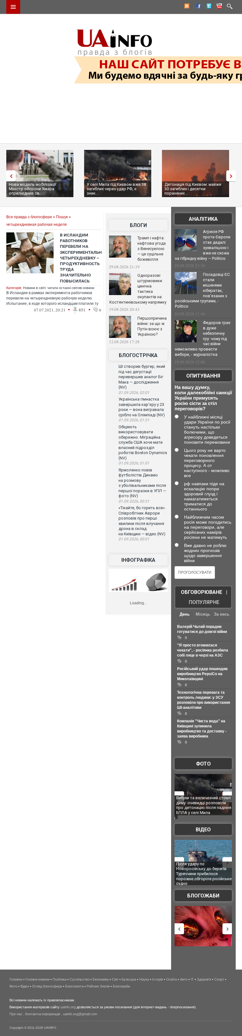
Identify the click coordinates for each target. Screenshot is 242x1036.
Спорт (219, 979)
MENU (13, 7)
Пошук (62, 217)
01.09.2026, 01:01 (133, 463)
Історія (157, 979)
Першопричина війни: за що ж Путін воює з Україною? (152, 326)
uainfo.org (68, 1007)
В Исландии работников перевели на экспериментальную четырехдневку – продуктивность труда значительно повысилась (84, 258)
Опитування (203, 376)
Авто (183, 979)
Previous (9, 175)
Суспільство (79, 979)
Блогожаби (203, 896)
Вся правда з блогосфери (29, 217)
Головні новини (37, 979)
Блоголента (74, 986)
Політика (59, 979)
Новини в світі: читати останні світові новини (58, 288)
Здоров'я (204, 979)
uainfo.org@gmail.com (80, 1014)
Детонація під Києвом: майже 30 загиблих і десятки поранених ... (192, 189)
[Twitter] (207, 6)
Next (232, 175)
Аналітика (203, 219)
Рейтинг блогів (98, 986)
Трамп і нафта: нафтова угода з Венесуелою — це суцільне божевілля (151, 249)
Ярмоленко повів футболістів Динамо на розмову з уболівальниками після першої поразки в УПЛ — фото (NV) (142, 483)
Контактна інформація (42, 1014)
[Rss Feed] (186, 6)
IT (192, 979)
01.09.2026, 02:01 (133, 392)
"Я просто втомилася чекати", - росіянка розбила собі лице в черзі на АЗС (202, 650)
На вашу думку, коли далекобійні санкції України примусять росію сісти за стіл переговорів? (203, 397)
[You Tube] (218, 6)
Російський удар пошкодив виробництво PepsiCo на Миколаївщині (202, 674)
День (185, 614)
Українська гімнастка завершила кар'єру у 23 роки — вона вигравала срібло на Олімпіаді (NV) (141, 407)
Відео (203, 830)
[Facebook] (196, 6)
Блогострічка (138, 355)
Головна (15, 979)
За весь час (221, 615)
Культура (129, 979)
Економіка (101, 979)
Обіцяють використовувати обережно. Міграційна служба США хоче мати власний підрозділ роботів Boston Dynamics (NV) (142, 442)
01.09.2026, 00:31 (133, 501)
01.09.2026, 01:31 (133, 420)
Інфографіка (138, 560)
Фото (203, 764)
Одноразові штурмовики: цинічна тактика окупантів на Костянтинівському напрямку (137, 289)
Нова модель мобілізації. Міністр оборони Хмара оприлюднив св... (33, 189)
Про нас (15, 1014)
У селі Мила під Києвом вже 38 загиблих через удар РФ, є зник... (116, 189)
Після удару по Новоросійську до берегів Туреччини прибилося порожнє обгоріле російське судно (204, 874)
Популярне (204, 602)
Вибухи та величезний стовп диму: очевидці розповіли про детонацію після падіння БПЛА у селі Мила (203, 805)
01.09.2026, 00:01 (133, 539)
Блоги (138, 225)
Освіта (171, 979)
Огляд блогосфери (47, 986)
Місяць (203, 614)
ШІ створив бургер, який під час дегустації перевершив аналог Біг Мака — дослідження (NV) (141, 377)
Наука (144, 979)
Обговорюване (201, 592)
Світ (115, 979)
